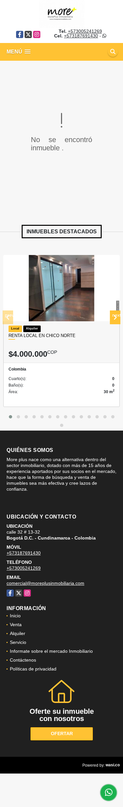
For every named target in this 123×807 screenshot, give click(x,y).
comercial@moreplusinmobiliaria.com (45, 583)
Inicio (15, 615)
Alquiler (17, 633)
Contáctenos (23, 660)
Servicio (18, 642)
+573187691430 (81, 35)
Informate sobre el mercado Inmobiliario (51, 651)
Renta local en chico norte (42, 335)
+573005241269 (85, 31)
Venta (16, 624)
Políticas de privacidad (33, 668)
